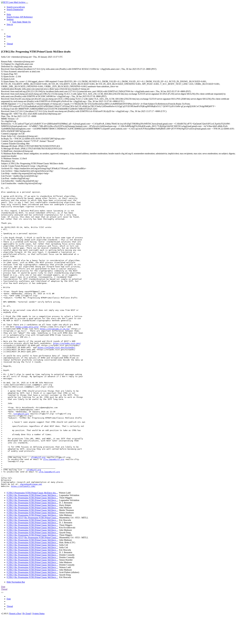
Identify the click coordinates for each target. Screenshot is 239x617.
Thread (10, 44)
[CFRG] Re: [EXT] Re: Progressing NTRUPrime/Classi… (32, 517)
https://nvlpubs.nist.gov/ (67, 343)
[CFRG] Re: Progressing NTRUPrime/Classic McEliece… (32, 495)
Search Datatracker (15, 9)
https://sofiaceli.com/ (23, 486)
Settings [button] (10, 19)
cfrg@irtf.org (38, 457)
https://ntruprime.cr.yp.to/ (55, 329)
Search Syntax (13, 17)
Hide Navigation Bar (16, 582)
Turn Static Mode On (21, 22)
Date (9, 36)
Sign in (10, 24)
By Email (27, 613)
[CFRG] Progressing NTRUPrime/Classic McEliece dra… (32, 493)
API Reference (26, 17)
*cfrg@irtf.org (21, 414)
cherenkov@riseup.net (31, 484)
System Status (38, 613)
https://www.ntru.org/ (27, 327)
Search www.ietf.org (16, 7)
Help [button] (9, 14)
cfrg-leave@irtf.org (53, 459)
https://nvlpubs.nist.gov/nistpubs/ (56, 347)
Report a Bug (15, 613)
